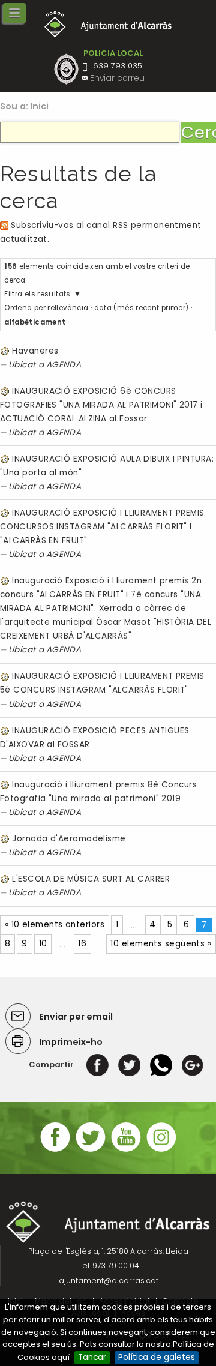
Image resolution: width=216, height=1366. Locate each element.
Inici (39, 106)
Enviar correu (117, 78)
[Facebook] (97, 1064)
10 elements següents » (160, 943)
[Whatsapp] (161, 1064)
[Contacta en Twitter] (90, 1150)
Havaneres (35, 351)
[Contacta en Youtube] (126, 1150)
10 (43, 943)
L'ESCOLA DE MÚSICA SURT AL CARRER (91, 879)
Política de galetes (156, 1357)
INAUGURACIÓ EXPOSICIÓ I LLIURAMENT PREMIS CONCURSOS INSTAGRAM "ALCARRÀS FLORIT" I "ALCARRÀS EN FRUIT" (102, 526)
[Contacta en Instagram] (161, 1150)
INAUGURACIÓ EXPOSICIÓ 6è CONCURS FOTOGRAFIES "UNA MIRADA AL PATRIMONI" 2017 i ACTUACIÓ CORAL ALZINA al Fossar (101, 404)
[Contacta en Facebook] (55, 1150)
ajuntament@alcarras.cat (108, 1280)
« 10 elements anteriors (54, 924)
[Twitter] (129, 1064)
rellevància (67, 308)
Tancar (92, 1357)
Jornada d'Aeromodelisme (68, 838)
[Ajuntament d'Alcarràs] (108, 24)
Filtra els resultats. (38, 294)
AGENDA (64, 364)
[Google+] (192, 1064)
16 (82, 943)
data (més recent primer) (141, 308)
